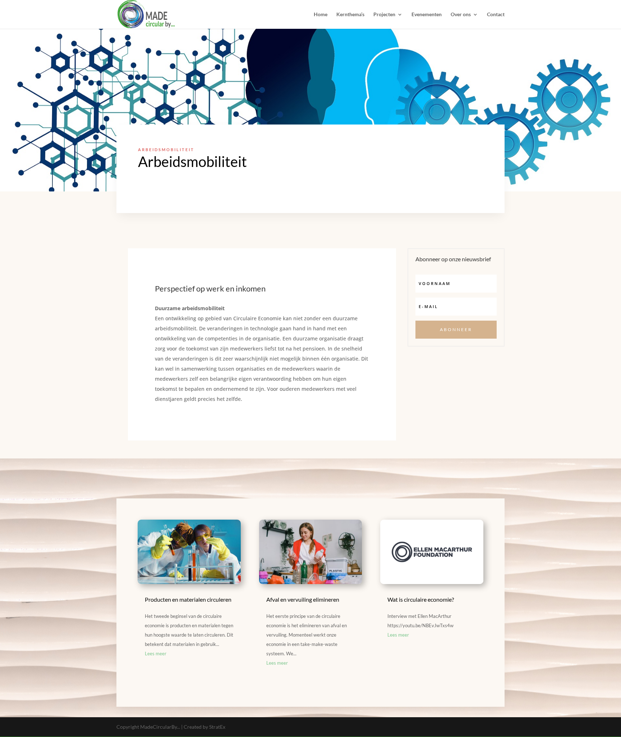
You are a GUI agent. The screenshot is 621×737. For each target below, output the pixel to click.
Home (320, 14)
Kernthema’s (350, 14)
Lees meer (155, 653)
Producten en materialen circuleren (188, 599)
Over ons (461, 14)
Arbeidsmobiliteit (166, 149)
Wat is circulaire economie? (420, 599)
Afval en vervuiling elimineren (302, 599)
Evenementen (426, 14)
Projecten (384, 14)
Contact (496, 14)
